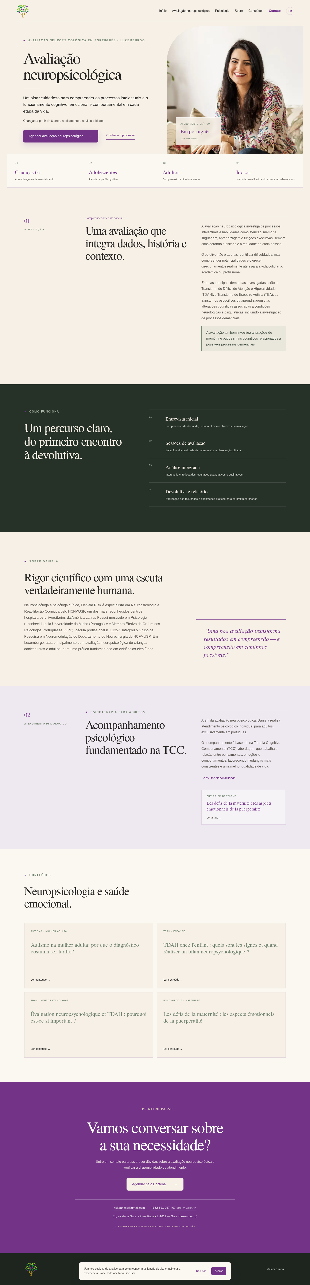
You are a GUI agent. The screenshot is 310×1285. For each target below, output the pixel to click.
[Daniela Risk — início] (23, 11)
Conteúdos (255, 10)
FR (290, 10)
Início (163, 10)
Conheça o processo (120, 135)
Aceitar (219, 1271)
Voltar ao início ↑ (276, 1269)
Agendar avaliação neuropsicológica (60, 136)
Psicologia (222, 10)
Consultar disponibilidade (218, 778)
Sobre (239, 10)
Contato (275, 10)
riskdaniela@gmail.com (129, 1207)
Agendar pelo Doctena (155, 1184)
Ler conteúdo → (40, 979)
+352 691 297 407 (173, 1207)
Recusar (201, 1271)
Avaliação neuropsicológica (191, 10)
